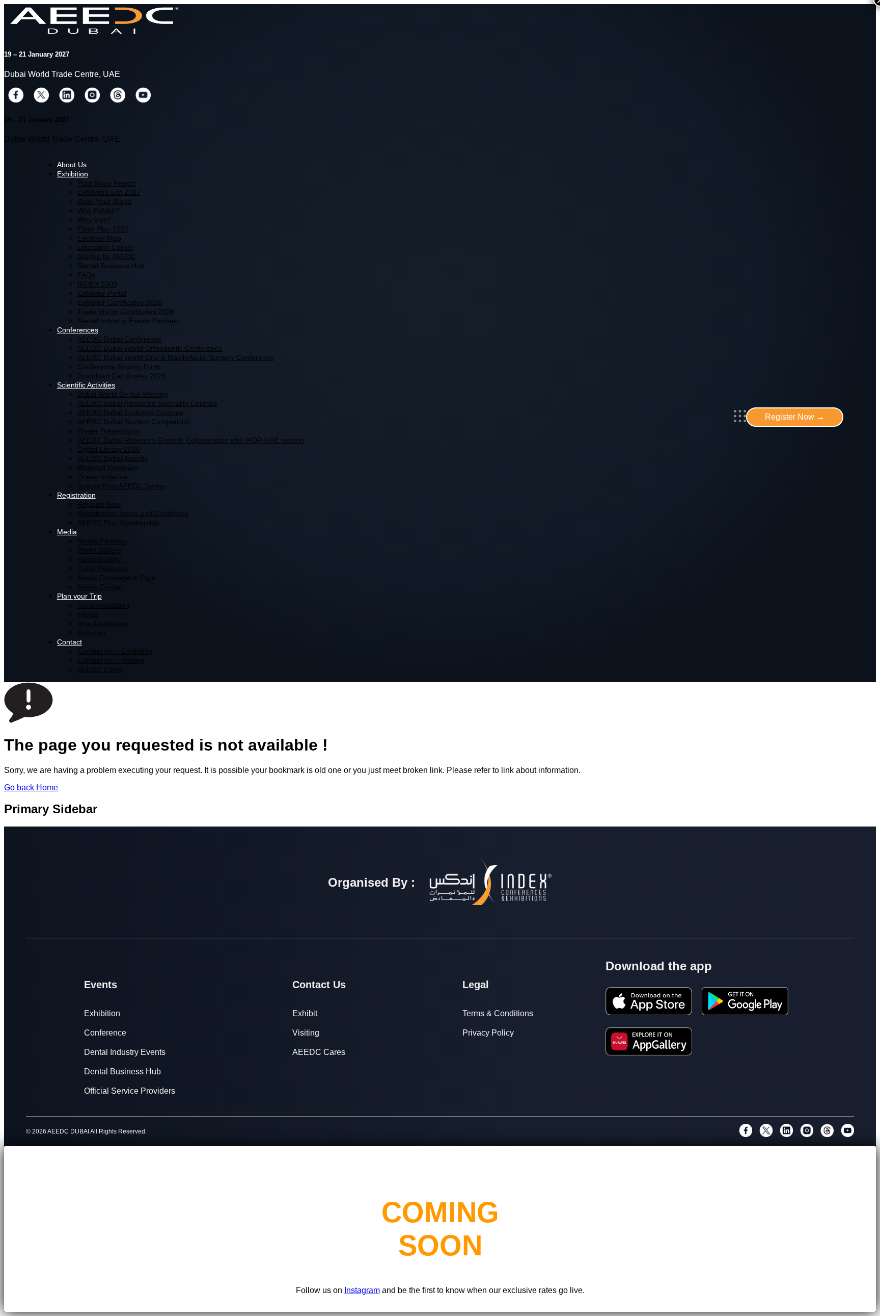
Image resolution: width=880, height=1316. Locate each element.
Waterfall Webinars (107, 468)
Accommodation (103, 605)
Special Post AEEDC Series (121, 486)
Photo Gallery (99, 550)
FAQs (86, 275)
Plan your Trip (79, 596)
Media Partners (102, 541)
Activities (91, 633)
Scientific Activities (86, 385)
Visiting (305, 1032)
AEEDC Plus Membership (118, 523)
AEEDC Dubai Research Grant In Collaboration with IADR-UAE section (190, 440)
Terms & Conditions (497, 1013)
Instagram (362, 1290)
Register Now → (794, 416)
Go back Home (31, 787)
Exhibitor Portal (101, 293)
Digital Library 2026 (108, 449)
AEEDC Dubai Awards (112, 458)
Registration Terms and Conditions (132, 514)
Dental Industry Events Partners (128, 321)
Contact (69, 642)
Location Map (99, 238)
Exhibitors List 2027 (109, 192)
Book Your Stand (104, 201)
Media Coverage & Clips (116, 578)
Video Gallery (99, 559)
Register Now (99, 504)
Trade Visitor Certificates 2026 (126, 312)
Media (67, 532)
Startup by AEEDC (106, 257)
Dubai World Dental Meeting (122, 394)
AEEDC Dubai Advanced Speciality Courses (147, 403)
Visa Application (102, 624)
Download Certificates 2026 (121, 376)
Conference (105, 1032)
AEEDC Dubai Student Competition (133, 422)
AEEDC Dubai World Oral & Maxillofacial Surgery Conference (175, 358)
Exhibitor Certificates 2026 (119, 302)
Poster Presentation (109, 431)
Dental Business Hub (111, 266)
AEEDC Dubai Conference (119, 339)
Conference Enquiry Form (119, 367)
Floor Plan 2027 (103, 229)
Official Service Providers (129, 1091)
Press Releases (102, 569)
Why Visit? (94, 220)
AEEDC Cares (100, 670)
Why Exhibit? (98, 211)
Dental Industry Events (125, 1052)
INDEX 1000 (97, 284)
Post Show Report (106, 183)
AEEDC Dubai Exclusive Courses (130, 413)
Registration (76, 495)
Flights (88, 614)
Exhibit (304, 1013)
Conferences (77, 330)
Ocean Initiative (102, 477)
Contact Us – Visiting (110, 660)
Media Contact (100, 587)
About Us (72, 165)
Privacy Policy (488, 1032)
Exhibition (72, 174)
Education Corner (105, 247)
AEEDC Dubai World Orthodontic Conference (150, 348)
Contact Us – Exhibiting (114, 651)
